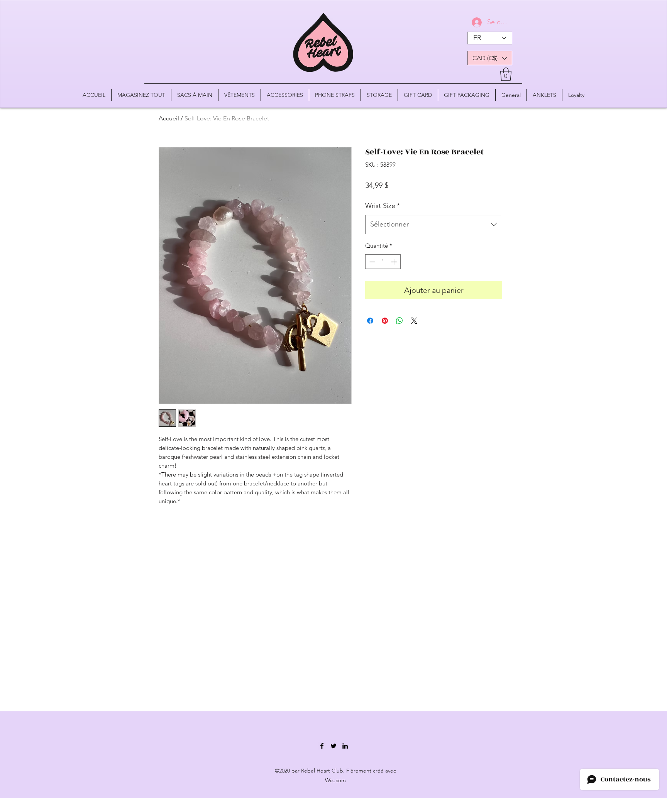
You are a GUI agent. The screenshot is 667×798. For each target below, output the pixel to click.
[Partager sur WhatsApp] (399, 320)
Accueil (169, 118)
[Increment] (394, 262)
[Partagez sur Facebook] (370, 320)
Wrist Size (382, 205)
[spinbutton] (383, 262)
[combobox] (433, 224)
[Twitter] (333, 746)
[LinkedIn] (345, 746)
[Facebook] (322, 746)
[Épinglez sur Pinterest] (384, 320)
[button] (489, 58)
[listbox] (489, 58)
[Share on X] (414, 320)
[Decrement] (371, 262)
